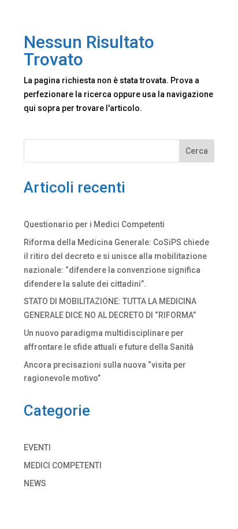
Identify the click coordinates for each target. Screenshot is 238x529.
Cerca (196, 151)
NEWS (35, 483)
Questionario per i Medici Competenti (94, 224)
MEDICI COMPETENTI (63, 465)
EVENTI (37, 447)
